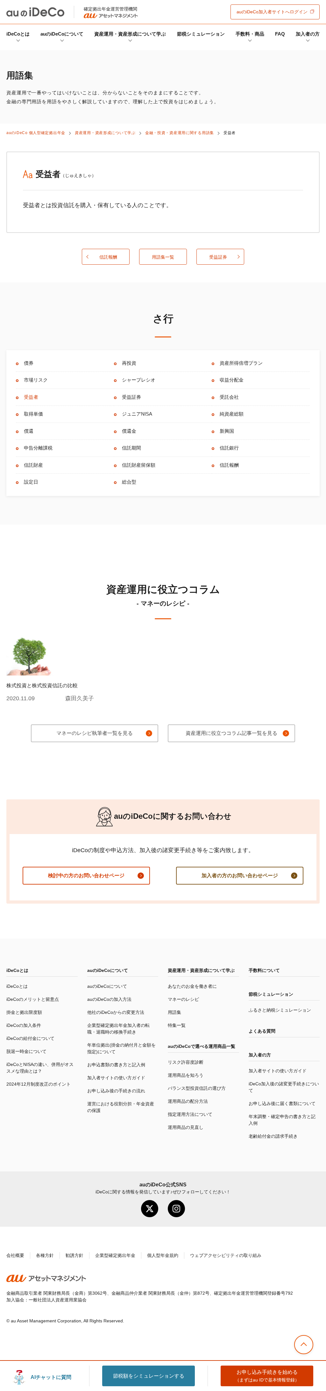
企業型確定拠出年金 (115, 1255)
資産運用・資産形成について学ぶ (130, 34)
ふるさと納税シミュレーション (280, 1010)
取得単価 (33, 414)
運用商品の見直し (185, 1127)
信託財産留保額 (138, 465)
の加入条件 (23, 1025)
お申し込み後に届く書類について (282, 1103)
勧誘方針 (74, 1255)
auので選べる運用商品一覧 (201, 1046)
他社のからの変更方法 (115, 1012)
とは (18, 34)
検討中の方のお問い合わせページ (86, 875)
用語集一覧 (163, 257)
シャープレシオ (138, 380)
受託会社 (229, 397)
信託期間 (131, 448)
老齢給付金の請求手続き (273, 1136)
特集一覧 (177, 1025)
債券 (28, 363)
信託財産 (33, 465)
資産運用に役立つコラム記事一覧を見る (231, 733)
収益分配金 (232, 380)
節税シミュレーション (201, 34)
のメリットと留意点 (32, 999)
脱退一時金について (26, 1051)
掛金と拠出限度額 (24, 1012)
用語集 (174, 1012)
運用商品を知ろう (185, 1075)
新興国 (227, 431)
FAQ (280, 34)
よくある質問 (262, 1031)
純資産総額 (232, 414)
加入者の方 (308, 34)
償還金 (129, 431)
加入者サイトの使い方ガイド (116, 1077)
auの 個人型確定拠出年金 (35, 133)
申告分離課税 (38, 448)
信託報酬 (108, 257)
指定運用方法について (190, 1114)
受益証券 (218, 257)
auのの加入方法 (109, 999)
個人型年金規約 (162, 1255)
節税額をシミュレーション (148, 1376)
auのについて (61, 34)
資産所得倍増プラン (241, 363)
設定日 (31, 482)
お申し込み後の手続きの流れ (116, 1090)
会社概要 (15, 1255)
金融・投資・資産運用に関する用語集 (179, 133)
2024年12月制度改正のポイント (38, 1084)
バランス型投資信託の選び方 (197, 1088)
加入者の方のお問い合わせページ (240, 875)
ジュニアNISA (137, 414)
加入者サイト (272, 11)
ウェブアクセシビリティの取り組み (225, 1255)
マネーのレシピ (183, 999)
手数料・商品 (250, 34)
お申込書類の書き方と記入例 (116, 1064)
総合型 (129, 482)
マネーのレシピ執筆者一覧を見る (94, 733)
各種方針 (45, 1255)
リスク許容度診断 (185, 1062)
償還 (28, 431)
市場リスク (36, 380)
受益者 (31, 397)
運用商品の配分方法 (188, 1101)
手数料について (264, 970)
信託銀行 (229, 448)
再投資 (129, 363)
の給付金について (30, 1038)
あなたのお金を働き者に (192, 986)
